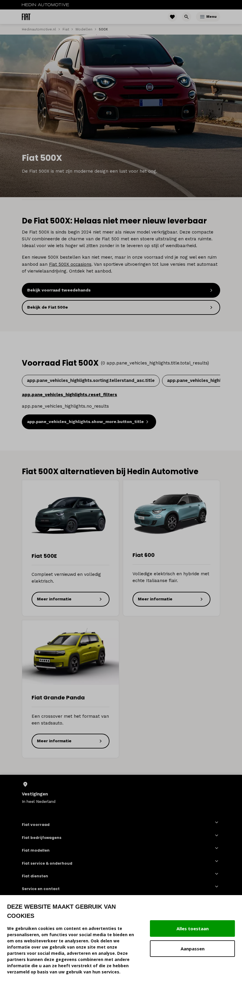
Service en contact (41, 888)
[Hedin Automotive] (45, 4)
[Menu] (202, 17)
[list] (121, 793)
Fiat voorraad (36, 824)
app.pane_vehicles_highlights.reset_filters (69, 394)
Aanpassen (193, 949)
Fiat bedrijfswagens (41, 837)
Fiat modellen (36, 850)
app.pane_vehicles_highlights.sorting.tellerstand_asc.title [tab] (91, 380)
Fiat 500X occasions (70, 264)
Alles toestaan (192, 928)
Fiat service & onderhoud (47, 863)
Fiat (66, 29)
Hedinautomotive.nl (39, 29)
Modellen (84, 29)
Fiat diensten (35, 876)
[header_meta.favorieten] (172, 16)
